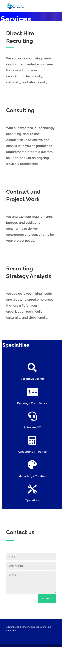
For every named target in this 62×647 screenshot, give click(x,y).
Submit (47, 598)
